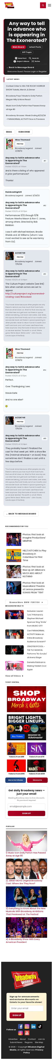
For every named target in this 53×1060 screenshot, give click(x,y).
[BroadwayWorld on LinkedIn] (33, 1026)
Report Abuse (23, 61)
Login (35, 5)
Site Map (39, 1042)
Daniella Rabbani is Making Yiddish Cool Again (36, 666)
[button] (43, 5)
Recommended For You (16, 526)
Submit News (16, 1042)
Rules (37, 61)
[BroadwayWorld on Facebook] (20, 1026)
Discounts (37, 780)
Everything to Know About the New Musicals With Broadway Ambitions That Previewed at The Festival (25, 911)
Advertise (13, 1039)
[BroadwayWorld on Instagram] (27, 1026)
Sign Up (17, 1015)
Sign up (26, 813)
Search (35, 58)
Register (27, 5)
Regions (29, 1042)
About (23, 1039)
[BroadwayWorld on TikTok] (40, 1026)
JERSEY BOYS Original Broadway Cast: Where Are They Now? (24, 882)
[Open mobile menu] (49, 5)
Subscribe (24, 131)
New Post (22, 58)
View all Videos (13, 675)
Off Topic (27, 52)
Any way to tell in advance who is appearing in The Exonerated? (22, 160)
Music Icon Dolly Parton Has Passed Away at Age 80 (26, 854)
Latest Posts (35, 47)
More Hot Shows (15, 780)
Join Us (41, 1039)
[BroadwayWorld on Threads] (20, 1033)
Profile (20, 144)
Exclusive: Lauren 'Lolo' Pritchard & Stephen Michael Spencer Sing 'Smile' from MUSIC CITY (37, 618)
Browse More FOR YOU (24, 602)
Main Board (18, 47)
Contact (32, 1039)
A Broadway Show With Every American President (23, 941)
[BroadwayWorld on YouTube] (27, 1033)
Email (9, 131)
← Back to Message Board (20, 67)
